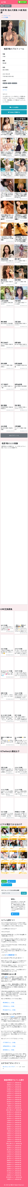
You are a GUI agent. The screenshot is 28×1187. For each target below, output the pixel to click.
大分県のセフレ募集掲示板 (14, 1173)
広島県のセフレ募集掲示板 (14, 1152)
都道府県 (7, 6)
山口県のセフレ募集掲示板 (14, 1154)
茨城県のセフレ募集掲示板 (14, 1097)
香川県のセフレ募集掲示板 (14, 1158)
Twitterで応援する (14, 112)
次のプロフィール (14, 435)
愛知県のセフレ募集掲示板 (14, 1129)
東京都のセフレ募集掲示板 (14, 1108)
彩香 (6, 977)
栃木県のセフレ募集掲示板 (14, 1099)
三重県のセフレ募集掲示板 (14, 1131)
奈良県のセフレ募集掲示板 (14, 1141)
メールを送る (14, 107)
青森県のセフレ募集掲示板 (14, 1085)
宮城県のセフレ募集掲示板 (14, 1089)
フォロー (15, 914)
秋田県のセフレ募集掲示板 (14, 1091)
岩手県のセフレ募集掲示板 (14, 1087)
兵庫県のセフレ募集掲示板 (14, 1139)
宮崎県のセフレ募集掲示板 (14, 1175)
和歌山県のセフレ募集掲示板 (14, 1143)
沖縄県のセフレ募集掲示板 (14, 1179)
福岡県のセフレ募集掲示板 (14, 1164)
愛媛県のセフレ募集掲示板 (14, 1160)
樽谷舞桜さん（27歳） (9, 1002)
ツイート (12, 881)
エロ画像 (5, 17)
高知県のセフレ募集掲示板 (14, 1162)
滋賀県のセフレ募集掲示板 (14, 1133)
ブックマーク (7, 885)
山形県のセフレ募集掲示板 (14, 1093)
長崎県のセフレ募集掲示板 (14, 1168)
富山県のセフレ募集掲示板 (14, 1114)
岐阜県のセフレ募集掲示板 (14, 1124)
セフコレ (5, 90)
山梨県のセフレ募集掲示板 (14, 1120)
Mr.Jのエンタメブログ (9, 1066)
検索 (24, 893)
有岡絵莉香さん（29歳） (9, 1046)
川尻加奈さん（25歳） (9, 1006)
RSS (4, 881)
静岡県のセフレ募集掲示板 (14, 1127)
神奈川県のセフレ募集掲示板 (14, 1110)
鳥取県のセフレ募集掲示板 (14, 1145)
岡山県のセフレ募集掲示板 (14, 1150)
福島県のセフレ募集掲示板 (14, 1095)
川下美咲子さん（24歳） (9, 1042)
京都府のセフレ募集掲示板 (14, 1135)
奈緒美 (12, 1016)
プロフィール (6, 15)
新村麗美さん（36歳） (9, 1050)
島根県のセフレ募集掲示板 (14, 1147)
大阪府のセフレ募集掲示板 (14, 1137)
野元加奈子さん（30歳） (9, 1010)
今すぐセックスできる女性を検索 (10, 890)
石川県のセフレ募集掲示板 (14, 1116)
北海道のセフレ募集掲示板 (14, 1082)
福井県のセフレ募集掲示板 (14, 1118)
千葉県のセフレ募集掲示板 (14, 1106)
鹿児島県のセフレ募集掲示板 (14, 1177)
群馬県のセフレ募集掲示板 (14, 1101)
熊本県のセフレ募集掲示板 (14, 1171)
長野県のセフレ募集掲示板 (14, 1122)
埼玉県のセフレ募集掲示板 (14, 1103)
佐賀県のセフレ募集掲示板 (14, 1166)
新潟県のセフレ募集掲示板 (14, 1112)
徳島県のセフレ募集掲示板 (14, 1156)
